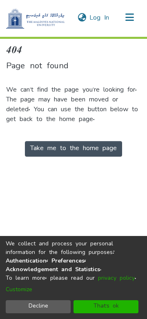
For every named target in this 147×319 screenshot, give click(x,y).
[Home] (35, 18)
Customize (19, 290)
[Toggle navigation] (129, 18)
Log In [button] (99, 18)
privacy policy (116, 278)
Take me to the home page (73, 149)
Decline (38, 306)
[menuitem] (82, 18)
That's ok (106, 306)
